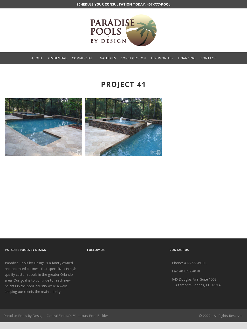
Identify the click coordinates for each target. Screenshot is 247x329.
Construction (133, 58)
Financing (187, 58)
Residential (57, 58)
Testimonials (162, 58)
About (37, 58)
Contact (208, 58)
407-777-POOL (159, 4)
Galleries (108, 58)
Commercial (82, 58)
